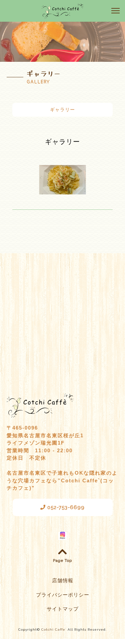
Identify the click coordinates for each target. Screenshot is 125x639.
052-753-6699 (65, 507)
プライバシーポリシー (62, 595)
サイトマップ (63, 609)
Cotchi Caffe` (53, 629)
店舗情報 (62, 581)
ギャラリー (62, 109)
